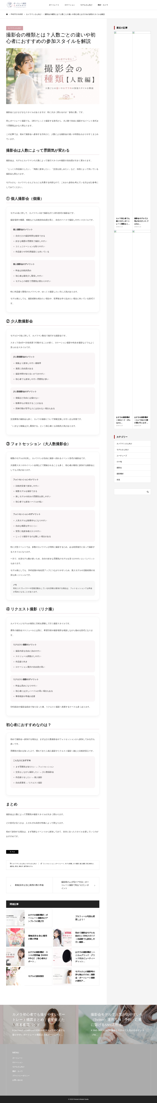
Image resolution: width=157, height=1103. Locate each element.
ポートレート (54, 5)
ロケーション (70, 5)
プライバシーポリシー (21, 1076)
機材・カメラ (103, 5)
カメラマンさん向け (14, 28)
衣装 (118, 480)
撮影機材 (120, 474)
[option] (39, 1024)
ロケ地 (119, 462)
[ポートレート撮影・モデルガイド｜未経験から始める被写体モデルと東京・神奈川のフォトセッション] (16, 5)
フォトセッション (49, 864)
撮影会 (12, 866)
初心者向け (90, 864)
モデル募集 (68, 864)
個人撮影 (82, 864)
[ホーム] (7, 14)
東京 (16, 866)
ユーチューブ (122, 456)
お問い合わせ (17, 1080)
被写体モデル (28, 866)
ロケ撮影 (76, 864)
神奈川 (21, 866)
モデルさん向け (86, 5)
